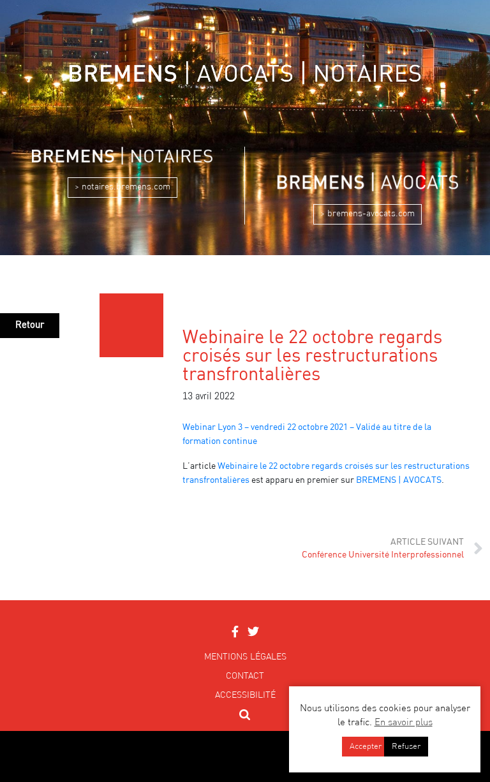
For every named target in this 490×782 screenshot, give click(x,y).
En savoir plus (404, 723)
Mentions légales (245, 657)
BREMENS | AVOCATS (399, 480)
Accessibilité (245, 695)
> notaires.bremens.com (122, 186)
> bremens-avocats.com (367, 213)
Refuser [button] (406, 746)
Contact (245, 676)
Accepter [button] (366, 746)
